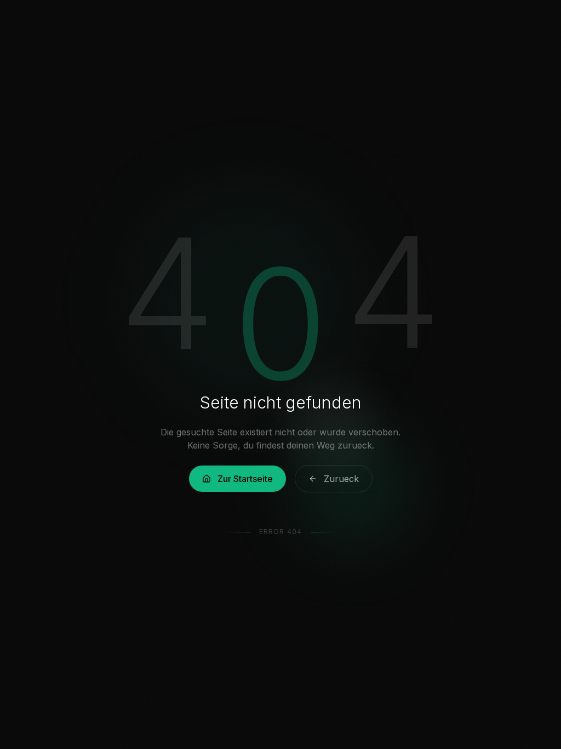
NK (37, 20)
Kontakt (360, 21)
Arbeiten (176, 21)
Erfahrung (299, 21)
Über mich (235, 21)
